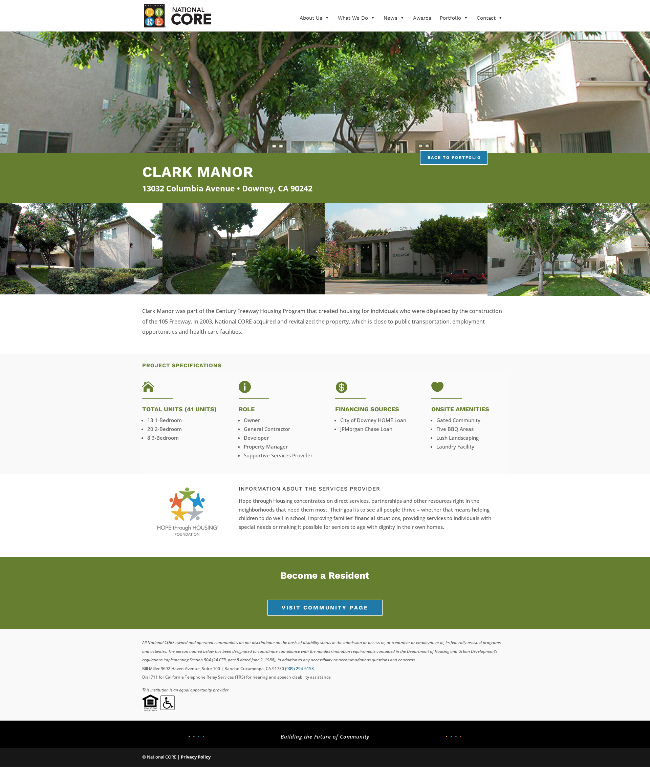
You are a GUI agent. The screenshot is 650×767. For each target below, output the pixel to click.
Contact (486, 18)
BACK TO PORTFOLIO (454, 157)
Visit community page (325, 607)
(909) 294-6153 (299, 668)
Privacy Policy (196, 757)
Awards (422, 18)
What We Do (353, 18)
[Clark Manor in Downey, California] (81, 292)
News (390, 18)
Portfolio (450, 18)
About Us (311, 18)
